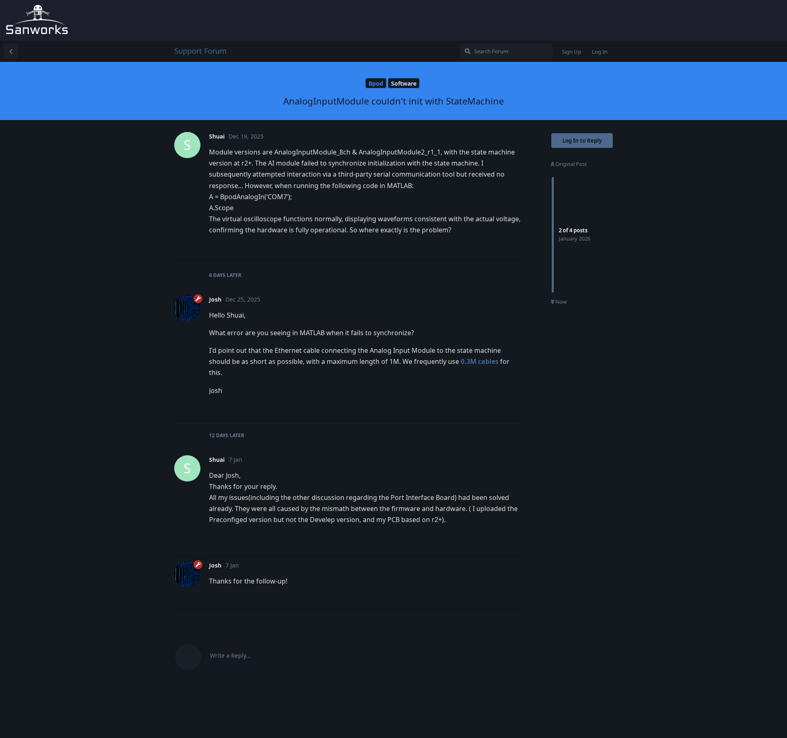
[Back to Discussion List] (10, 51)
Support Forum (200, 51)
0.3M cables (479, 361)
